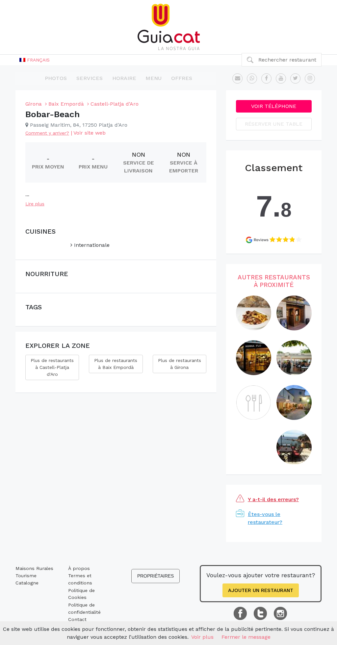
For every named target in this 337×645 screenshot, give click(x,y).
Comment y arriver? (47, 133)
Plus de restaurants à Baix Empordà (115, 364)
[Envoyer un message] (237, 78)
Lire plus (34, 203)
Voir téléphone (273, 106)
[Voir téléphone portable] (252, 78)
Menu (153, 78)
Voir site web (89, 133)
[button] (34, 59)
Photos (56, 78)
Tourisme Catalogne (27, 579)
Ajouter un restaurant (260, 590)
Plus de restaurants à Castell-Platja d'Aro (52, 367)
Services (89, 78)
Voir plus (202, 637)
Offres (181, 78)
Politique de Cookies (81, 594)
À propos (79, 568)
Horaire (124, 78)
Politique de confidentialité (84, 608)
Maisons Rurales (34, 568)
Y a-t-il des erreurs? (273, 499)
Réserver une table (273, 124)
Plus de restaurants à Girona (179, 364)
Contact (77, 619)
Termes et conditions (80, 579)
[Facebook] (266, 78)
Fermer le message (246, 637)
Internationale (91, 245)
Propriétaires (155, 576)
